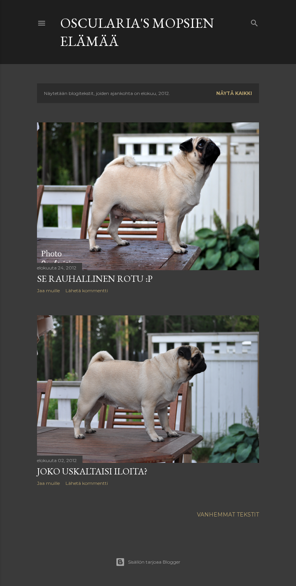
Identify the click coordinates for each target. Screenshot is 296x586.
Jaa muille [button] (48, 290)
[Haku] (254, 21)
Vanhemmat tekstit (228, 514)
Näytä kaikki (234, 93)
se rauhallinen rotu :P (95, 279)
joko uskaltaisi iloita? (92, 471)
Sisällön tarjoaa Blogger (154, 562)
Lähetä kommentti (87, 290)
